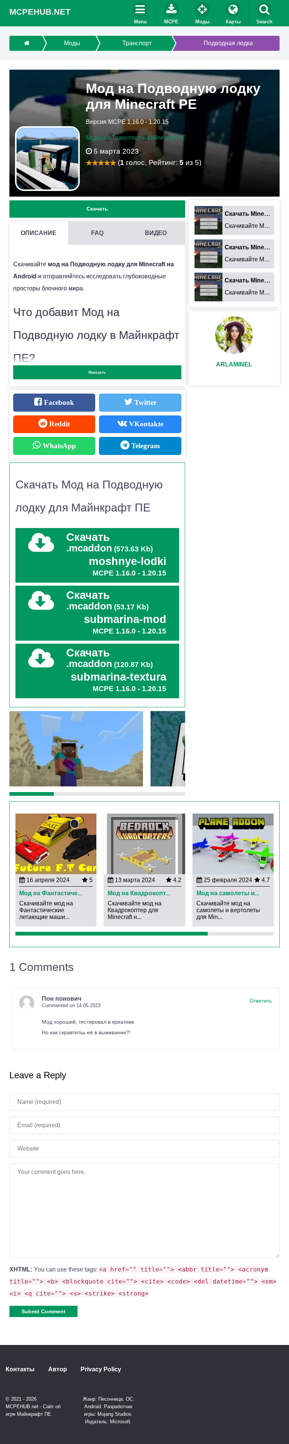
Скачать (97, 209)
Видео (156, 233)
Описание (38, 233)
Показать (97, 372)
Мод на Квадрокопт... (139, 893)
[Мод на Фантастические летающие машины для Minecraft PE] (55, 843)
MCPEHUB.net (39, 12)
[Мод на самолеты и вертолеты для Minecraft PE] (233, 843)
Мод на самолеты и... (227, 893)
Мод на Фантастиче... (50, 893)
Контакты (20, 1369)
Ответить (260, 1001)
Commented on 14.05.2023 (71, 1005)
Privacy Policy (101, 1369)
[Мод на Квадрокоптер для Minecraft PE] (144, 843)
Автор (57, 1369)
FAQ (97, 233)
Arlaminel (234, 364)
